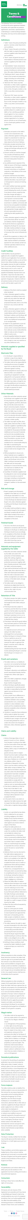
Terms (5, 1211)
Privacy (11, 1211)
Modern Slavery (20, 1211)
